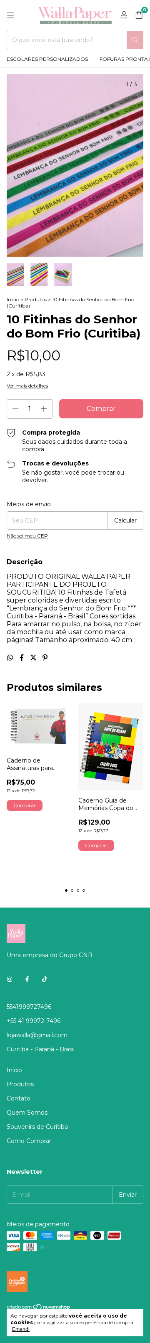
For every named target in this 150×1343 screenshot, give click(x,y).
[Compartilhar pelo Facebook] (22, 658)
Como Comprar (29, 1141)
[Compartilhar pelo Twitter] (34, 658)
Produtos (36, 299)
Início (13, 299)
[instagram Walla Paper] (9, 979)
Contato (18, 1098)
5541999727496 (29, 1006)
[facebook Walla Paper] (27, 979)
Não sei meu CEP (27, 536)
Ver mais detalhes (27, 386)
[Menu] (10, 15)
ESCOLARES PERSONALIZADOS (47, 59)
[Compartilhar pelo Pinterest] (45, 658)
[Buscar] (135, 40)
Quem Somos (27, 1112)
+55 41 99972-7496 (33, 1021)
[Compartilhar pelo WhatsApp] (11, 658)
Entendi (21, 1329)
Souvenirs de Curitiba (37, 1126)
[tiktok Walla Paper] (45, 979)
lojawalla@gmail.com (37, 1035)
